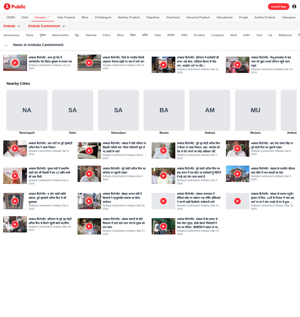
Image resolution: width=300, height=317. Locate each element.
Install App (278, 6)
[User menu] (294, 6)
